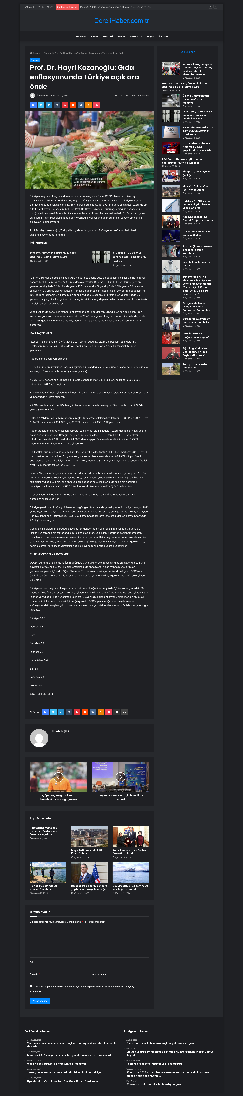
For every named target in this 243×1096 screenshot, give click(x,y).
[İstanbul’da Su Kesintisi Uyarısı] (171, 266)
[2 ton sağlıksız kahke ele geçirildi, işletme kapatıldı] (171, 251)
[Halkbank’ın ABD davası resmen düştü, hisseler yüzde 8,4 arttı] (171, 205)
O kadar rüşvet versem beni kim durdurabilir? (196, 320)
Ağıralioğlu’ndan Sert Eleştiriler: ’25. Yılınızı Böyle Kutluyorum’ (195, 352)
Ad (32, 961)
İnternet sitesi (99, 974)
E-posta (35, 974)
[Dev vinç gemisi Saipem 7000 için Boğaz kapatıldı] (131, 872)
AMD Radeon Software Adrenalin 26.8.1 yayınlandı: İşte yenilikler (197, 147)
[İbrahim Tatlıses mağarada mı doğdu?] (171, 338)
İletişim (163, 36)
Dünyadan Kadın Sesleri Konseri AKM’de (197, 233)
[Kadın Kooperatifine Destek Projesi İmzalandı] (131, 836)
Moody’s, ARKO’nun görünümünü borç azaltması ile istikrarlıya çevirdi (185, 85)
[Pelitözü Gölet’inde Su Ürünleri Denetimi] (48, 872)
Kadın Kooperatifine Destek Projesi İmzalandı (129, 851)
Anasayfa (80, 36)
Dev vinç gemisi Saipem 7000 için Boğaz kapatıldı (130, 887)
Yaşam (150, 36)
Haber (94, 36)
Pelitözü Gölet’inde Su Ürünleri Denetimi (43, 887)
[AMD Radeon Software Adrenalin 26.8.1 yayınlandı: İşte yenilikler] (171, 148)
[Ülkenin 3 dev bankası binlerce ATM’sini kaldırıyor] (171, 100)
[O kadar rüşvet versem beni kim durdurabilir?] (171, 323)
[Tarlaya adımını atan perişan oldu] (171, 369)
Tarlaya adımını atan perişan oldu (195, 366)
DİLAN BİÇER (42, 95)
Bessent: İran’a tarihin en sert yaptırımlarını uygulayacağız (89, 887)
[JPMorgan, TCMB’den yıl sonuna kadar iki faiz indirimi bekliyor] (101, 257)
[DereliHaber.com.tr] (121, 21)
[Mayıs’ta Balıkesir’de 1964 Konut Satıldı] (89, 836)
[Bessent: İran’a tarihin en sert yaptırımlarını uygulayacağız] (89, 872)
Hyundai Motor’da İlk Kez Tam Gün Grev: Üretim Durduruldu (198, 131)
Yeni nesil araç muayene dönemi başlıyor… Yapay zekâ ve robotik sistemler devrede (197, 69)
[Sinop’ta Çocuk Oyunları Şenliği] (171, 176)
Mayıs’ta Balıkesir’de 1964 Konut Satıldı (86, 851)
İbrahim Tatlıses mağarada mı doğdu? (196, 335)
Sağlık (121, 36)
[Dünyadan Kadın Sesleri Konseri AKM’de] (171, 236)
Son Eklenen (187, 51)
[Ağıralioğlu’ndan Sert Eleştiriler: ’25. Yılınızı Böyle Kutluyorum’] (171, 353)
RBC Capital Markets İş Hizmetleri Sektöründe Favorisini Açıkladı (44, 831)
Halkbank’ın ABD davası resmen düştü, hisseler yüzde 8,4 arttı (197, 204)
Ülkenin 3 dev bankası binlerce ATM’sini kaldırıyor (105, 7)
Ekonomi (108, 36)
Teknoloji (136, 36)
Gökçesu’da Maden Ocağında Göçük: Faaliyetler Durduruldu (196, 306)
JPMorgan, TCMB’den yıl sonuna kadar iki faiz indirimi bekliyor (130, 257)
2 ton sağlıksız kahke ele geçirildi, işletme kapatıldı (197, 250)
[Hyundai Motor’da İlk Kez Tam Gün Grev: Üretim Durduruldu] (171, 132)
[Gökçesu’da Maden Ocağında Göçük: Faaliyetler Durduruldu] (171, 307)
